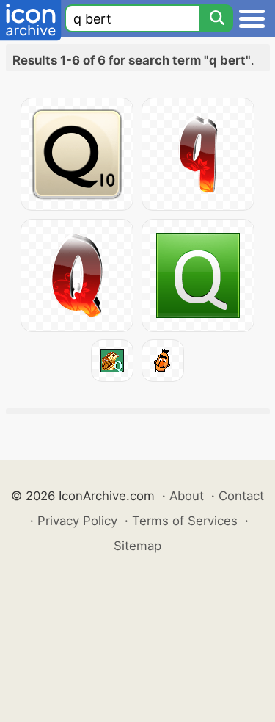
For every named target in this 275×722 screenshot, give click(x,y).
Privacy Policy (77, 520)
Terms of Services (185, 520)
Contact (241, 495)
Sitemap (137, 545)
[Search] (216, 18)
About (186, 495)
